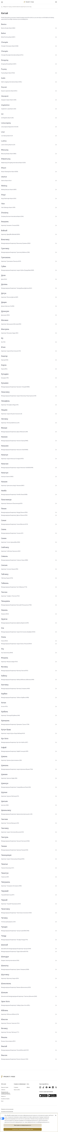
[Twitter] (56, 1087)
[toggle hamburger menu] (56, 2)
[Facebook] (46, 1087)
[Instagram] (40, 1087)
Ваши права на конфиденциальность (22, 1125)
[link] (43, 1095)
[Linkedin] (53, 1087)
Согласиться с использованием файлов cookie (22, 1129)
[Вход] (2, 2)
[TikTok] (43, 1087)
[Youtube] (50, 1087)
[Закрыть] (55, 1115)
